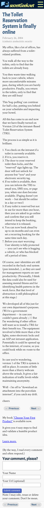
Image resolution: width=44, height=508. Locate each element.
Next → (35, 408)
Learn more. (9, 441)
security (28, 41)
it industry (7, 41)
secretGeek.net (21, 5)
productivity (18, 41)
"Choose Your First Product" (18, 419)
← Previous (12, 408)
